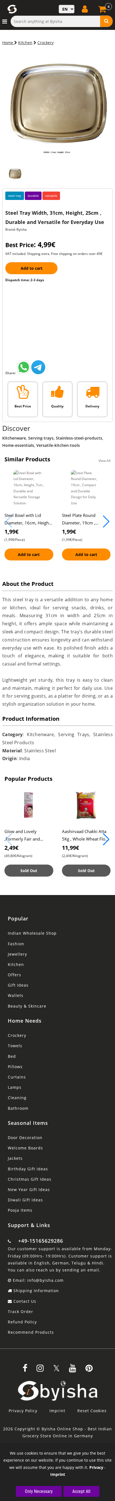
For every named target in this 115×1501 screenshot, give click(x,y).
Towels (15, 1045)
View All (105, 460)
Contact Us (24, 1301)
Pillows (15, 1066)
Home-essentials (18, 445)
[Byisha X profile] (56, 1370)
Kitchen (25, 42)
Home (8, 42)
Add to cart (31, 268)
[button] (106, 522)
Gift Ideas (18, 985)
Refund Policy (22, 1322)
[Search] (106, 21)
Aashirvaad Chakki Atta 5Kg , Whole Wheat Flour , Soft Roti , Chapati (85, 839)
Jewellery (17, 954)
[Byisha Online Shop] (23, 373)
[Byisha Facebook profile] (25, 1370)
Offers (14, 974)
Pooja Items (20, 1210)
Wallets (15, 995)
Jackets (15, 1158)
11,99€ (70, 847)
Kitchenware (14, 438)
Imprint (57, 1410)
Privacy (96, 1467)
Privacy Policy (23, 1410)
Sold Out (28, 870)
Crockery (45, 42)
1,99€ (11, 531)
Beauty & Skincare (27, 1006)
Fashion (16, 943)
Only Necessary (39, 1491)
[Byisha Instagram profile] (40, 1370)
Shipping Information (35, 1290)
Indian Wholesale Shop (32, 933)
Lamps (14, 1087)
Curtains (17, 1077)
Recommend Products (31, 1332)
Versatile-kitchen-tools (58, 445)
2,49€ (11, 847)
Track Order (20, 1311)
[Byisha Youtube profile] (72, 1370)
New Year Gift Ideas (29, 1189)
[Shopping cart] (103, 10)
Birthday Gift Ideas (28, 1168)
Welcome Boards (25, 1148)
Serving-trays (41, 438)
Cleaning (17, 1097)
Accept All (81, 1491)
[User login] (85, 9)
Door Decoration (25, 1137)
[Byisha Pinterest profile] (89, 1370)
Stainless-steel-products (79, 438)
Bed (12, 1056)
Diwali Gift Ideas (25, 1199)
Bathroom (18, 1108)
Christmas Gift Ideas (29, 1179)
